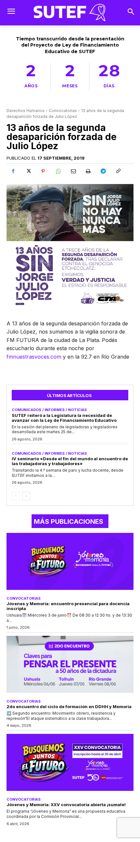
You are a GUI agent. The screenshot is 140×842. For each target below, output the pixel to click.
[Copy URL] (117, 171)
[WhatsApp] (57, 171)
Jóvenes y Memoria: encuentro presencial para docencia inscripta (68, 606)
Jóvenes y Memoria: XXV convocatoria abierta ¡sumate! (66, 804)
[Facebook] (13, 171)
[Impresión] (87, 171)
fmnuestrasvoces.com (34, 356)
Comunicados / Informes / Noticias (49, 410)
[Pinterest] (42, 171)
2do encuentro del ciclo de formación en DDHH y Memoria (69, 706)
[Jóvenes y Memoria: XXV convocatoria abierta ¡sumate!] (70, 762)
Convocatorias (63, 110)
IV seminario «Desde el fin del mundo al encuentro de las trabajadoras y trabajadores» (70, 461)
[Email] (72, 171)
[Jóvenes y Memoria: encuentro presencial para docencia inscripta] (70, 561)
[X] (28, 171)
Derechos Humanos (26, 110)
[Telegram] (102, 171)
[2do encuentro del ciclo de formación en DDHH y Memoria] (70, 664)
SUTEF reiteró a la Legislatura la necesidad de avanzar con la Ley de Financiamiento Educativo (64, 418)
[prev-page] (16, 496)
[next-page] (26, 496)
